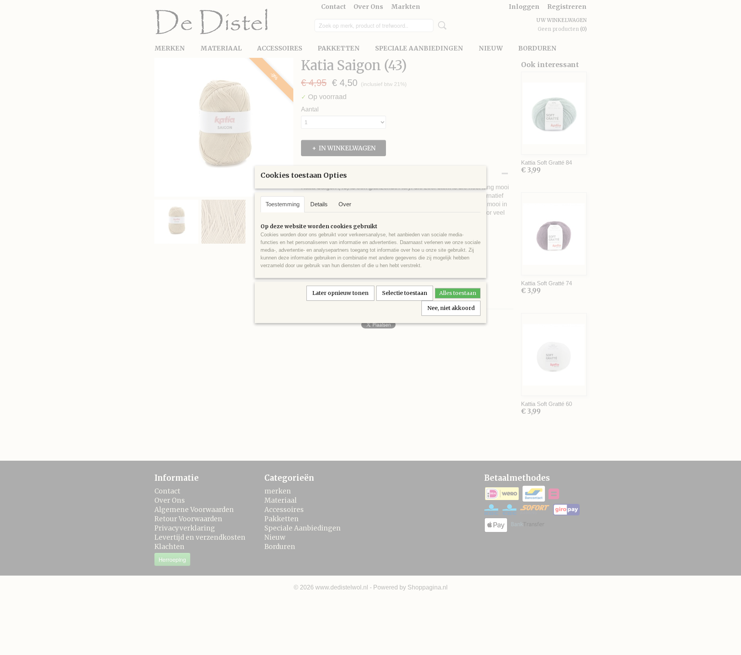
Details (319, 204)
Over (344, 204)
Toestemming (282, 204)
